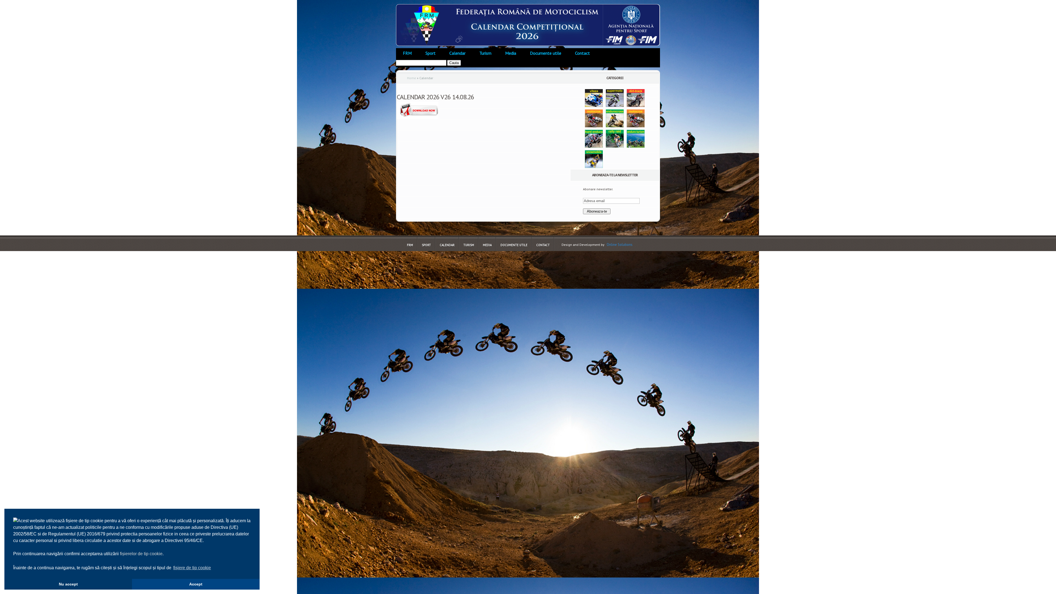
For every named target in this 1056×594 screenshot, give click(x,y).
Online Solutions (619, 244)
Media (510, 53)
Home (411, 78)
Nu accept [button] (68, 584)
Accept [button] (195, 584)
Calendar (457, 53)
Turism (485, 53)
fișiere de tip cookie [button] (192, 567)
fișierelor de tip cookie (141, 553)
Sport (430, 53)
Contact (582, 53)
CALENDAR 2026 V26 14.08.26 (435, 97)
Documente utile (545, 53)
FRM (407, 53)
